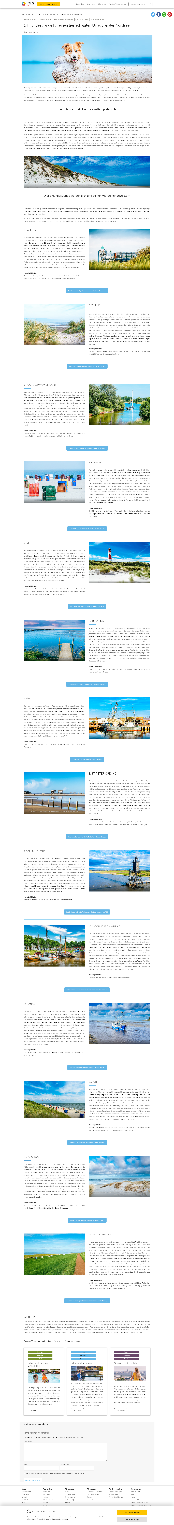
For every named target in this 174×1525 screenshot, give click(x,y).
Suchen (67, 1492)
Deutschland (26, 1492)
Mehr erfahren (34, 1410)
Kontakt (68, 1502)
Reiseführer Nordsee (131, 1332)
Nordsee (46, 1494)
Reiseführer (80, 4)
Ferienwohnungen (57, 1324)
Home (24, 14)
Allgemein (40, 1352)
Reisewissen (91, 4)
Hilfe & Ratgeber (93, 1494)
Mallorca (46, 1492)
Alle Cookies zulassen (132, 1512)
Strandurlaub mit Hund (52, 1332)
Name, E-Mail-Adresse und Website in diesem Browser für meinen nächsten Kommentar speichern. (56, 1473)
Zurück (48, 4)
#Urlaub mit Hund (82, 19)
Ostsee (46, 1497)
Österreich (25, 1494)
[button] (153, 14)
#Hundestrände (45, 19)
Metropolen (47, 1505)
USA (23, 1502)
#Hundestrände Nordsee (63, 19)
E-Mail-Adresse (65, 1464)
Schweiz (24, 1497)
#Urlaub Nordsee (98, 19)
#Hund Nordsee (30, 19)
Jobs (132, 1494)
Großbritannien (27, 1500)
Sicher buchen (70, 1497)
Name (26, 1464)
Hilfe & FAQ (69, 1500)
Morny (38, 32)
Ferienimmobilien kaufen (139, 1502)
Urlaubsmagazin (71, 1494)
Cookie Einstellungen (132, 1519)
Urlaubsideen (102, 4)
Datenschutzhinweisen (60, 1519)
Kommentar (28, 1442)
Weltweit (46, 1502)
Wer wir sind (135, 1492)
